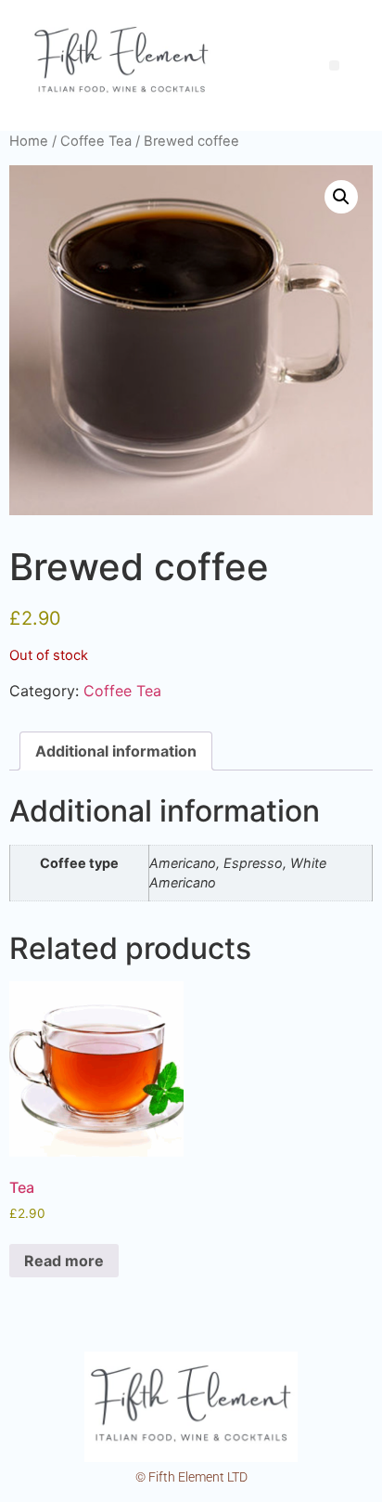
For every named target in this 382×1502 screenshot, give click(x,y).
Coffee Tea (96, 141)
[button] (341, 197)
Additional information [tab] (116, 751)
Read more (64, 1260)
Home (28, 141)
